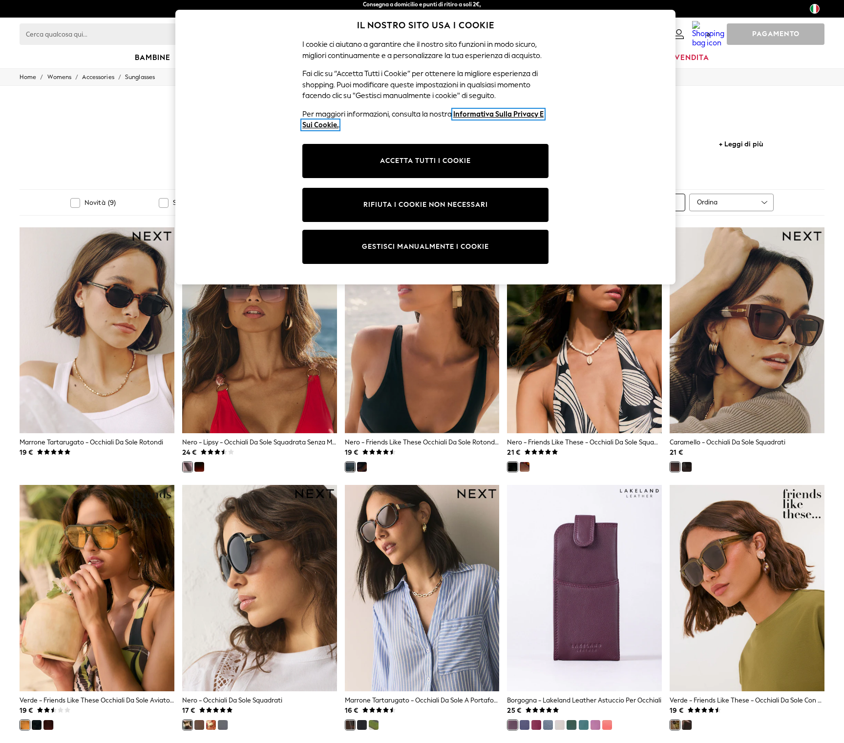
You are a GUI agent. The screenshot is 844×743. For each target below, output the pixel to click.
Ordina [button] (707, 202)
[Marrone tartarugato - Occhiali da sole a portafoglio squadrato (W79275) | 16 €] (422, 588)
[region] (425, 147)
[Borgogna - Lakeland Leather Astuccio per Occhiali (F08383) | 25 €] (584, 588)
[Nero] (187, 467)
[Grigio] (223, 725)
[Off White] (560, 725)
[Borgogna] (512, 725)
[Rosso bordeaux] (48, 725)
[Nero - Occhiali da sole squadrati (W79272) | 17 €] (259, 588)
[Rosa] (536, 725)
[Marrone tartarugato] (199, 725)
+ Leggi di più (741, 143)
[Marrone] (199, 467)
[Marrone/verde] (37, 725)
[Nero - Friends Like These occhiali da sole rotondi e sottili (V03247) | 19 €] (422, 330)
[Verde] (25, 725)
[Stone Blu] (548, 725)
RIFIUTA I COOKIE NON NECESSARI (425, 205)
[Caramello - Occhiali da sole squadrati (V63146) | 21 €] (747, 330)
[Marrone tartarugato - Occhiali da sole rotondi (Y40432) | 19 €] (97, 330)
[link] (679, 34)
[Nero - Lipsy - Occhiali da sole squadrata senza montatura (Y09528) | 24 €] (259, 330)
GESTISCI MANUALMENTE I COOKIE (425, 246)
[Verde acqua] (584, 725)
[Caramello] (675, 467)
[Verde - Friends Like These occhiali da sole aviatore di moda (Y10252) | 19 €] (97, 588)
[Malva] (595, 725)
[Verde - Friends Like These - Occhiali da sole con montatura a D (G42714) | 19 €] (747, 588)
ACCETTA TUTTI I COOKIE (425, 161)
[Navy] (524, 725)
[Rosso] (607, 725)
